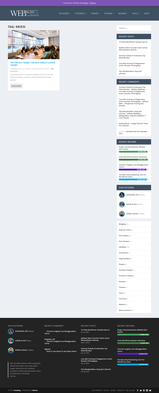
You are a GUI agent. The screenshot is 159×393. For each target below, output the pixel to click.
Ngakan (47, 349)
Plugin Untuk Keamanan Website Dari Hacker (132, 148)
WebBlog (17, 390)
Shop (146, 13)
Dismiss (93, 3)
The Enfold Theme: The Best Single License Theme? (32, 63)
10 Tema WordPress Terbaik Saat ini (133, 42)
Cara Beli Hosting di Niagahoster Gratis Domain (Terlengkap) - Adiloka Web (133, 101)
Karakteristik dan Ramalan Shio (133, 132)
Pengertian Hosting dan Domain (131, 104)
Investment (123, 253)
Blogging (64, 13)
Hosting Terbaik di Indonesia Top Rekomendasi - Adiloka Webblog (132, 88)
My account (130, 390)
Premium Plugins (125, 270)
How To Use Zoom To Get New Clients (61, 351)
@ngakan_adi (16, 69)
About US (121, 390)
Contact (113, 390)
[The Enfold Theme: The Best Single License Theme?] (33, 44)
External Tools (124, 230)
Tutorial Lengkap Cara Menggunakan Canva (133, 166)
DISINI (85, 3)
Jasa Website (97, 390)
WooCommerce (125, 310)
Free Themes (124, 241)
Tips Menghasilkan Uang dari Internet (130, 72)
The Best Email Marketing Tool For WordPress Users (132, 176)
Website (122, 304)
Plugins (108, 13)
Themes (94, 13)
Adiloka (35, 390)
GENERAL (122, 247)
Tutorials (80, 13)
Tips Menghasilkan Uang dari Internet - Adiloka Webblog (130, 112)
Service (106, 390)
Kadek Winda (124, 123)
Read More (16, 86)
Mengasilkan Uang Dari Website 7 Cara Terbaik (132, 117)
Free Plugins (124, 235)
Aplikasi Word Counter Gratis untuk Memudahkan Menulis (133, 49)
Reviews (122, 13)
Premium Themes (37, 69)
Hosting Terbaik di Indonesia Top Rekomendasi (132, 56)
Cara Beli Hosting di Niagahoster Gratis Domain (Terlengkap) (132, 64)
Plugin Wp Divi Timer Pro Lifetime (133, 124)
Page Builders (124, 258)
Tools (135, 13)
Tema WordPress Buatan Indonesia (133, 157)
